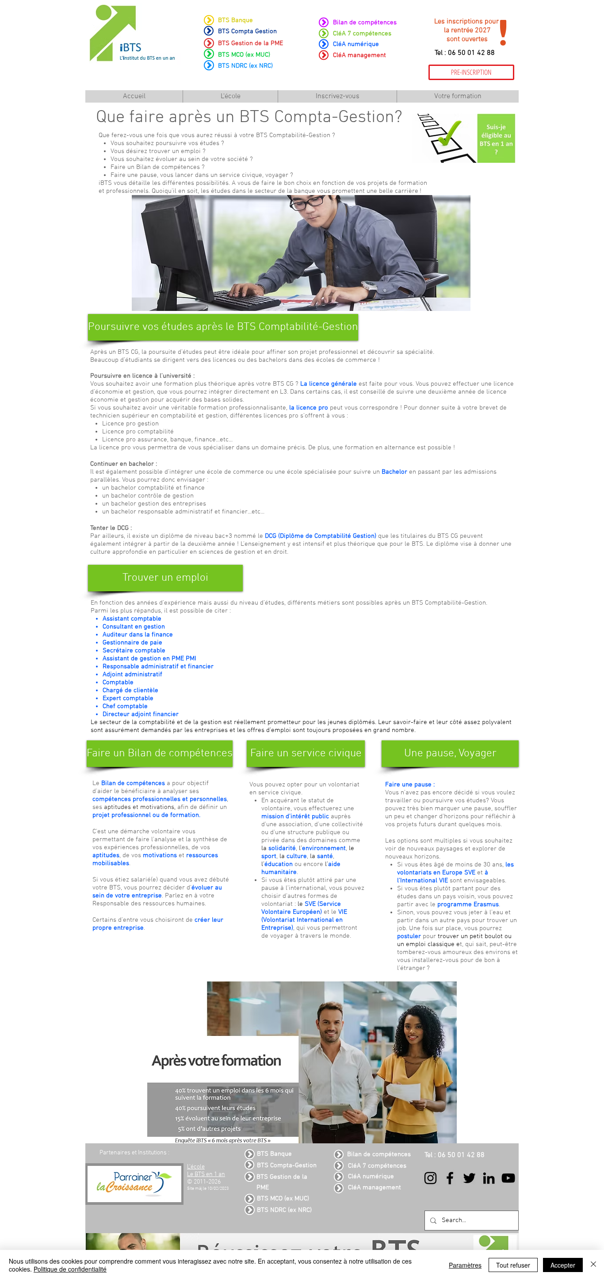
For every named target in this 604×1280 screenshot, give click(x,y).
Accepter (562, 1265)
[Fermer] (593, 1265)
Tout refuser (513, 1265)
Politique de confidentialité (70, 1269)
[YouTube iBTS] (508, 1178)
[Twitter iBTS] (469, 1178)
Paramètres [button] (465, 1265)
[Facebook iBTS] (450, 1178)
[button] (222, 327)
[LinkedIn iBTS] (489, 1178)
